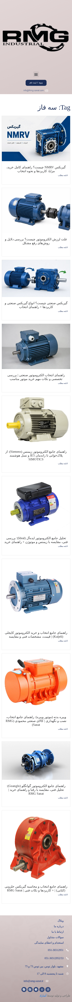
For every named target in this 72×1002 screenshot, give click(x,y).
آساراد (43, 995)
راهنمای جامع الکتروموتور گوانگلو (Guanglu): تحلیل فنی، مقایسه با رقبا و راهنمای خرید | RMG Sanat (36, 789)
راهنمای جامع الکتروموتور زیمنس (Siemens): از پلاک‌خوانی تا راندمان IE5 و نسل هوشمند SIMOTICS (36, 455)
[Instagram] (48, 989)
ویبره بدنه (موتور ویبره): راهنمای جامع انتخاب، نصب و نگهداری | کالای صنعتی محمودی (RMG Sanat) (36, 720)
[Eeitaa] (30, 989)
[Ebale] (24, 989)
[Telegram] (36, 989)
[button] (36, 74)
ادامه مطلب (63, 175)
